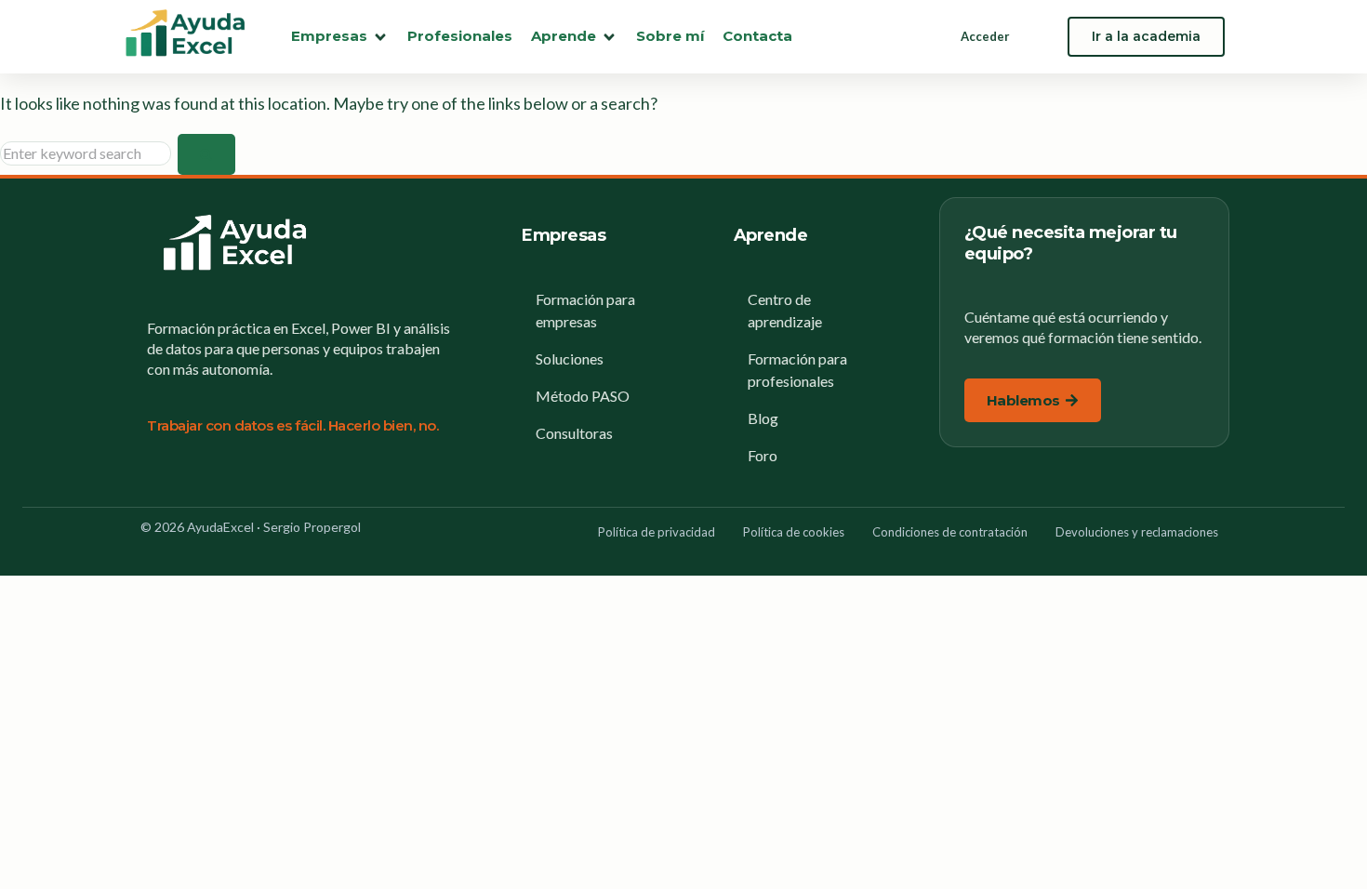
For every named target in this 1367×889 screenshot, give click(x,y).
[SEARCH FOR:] (89, 153)
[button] (340, 36)
